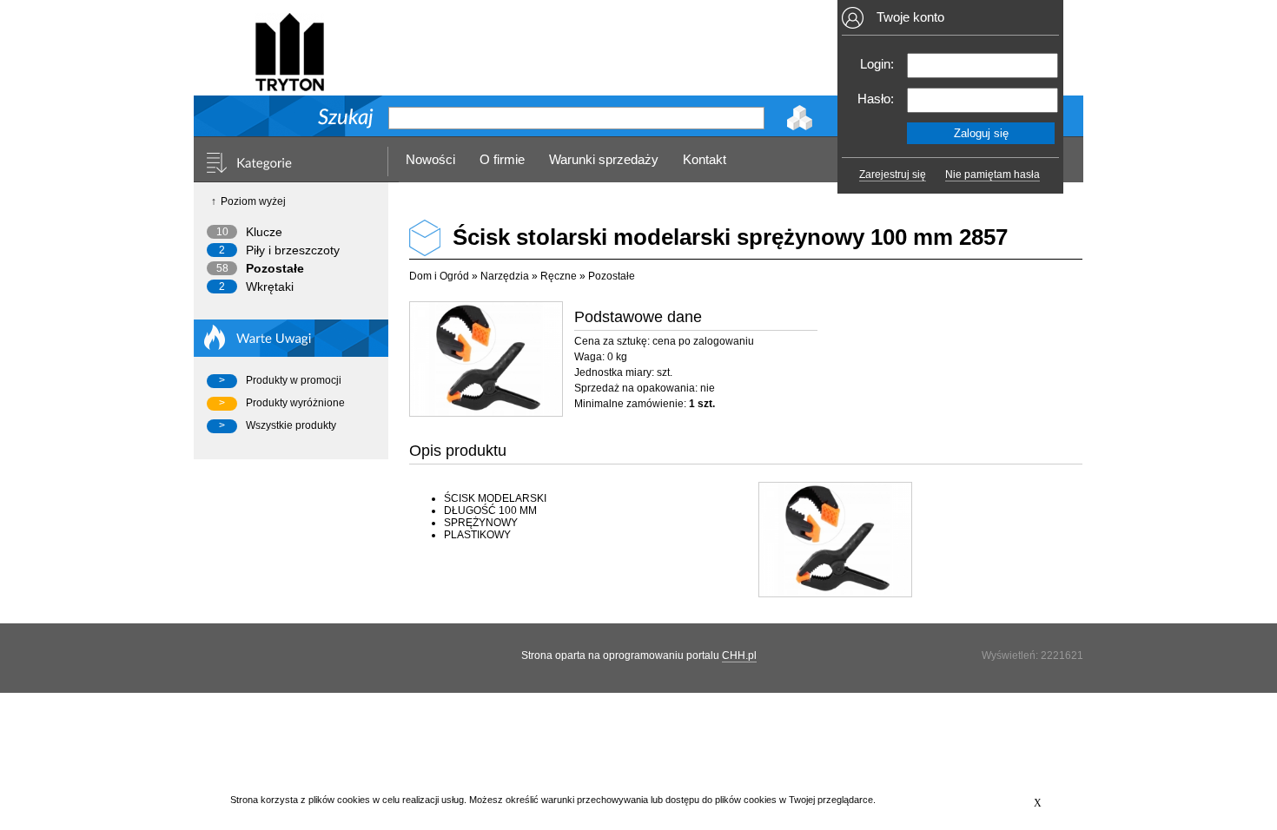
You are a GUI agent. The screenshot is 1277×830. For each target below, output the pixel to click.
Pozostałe (275, 268)
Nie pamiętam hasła (992, 174)
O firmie (502, 159)
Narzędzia (504, 276)
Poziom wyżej (253, 201)
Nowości (430, 159)
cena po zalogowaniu (703, 341)
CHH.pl (739, 655)
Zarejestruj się (892, 174)
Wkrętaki (270, 286)
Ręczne (558, 276)
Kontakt (704, 159)
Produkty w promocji (293, 380)
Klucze (264, 232)
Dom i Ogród (439, 276)
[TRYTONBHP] (289, 84)
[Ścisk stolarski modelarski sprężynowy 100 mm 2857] (485, 359)
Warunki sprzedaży (603, 159)
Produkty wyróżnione (295, 403)
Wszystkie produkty (291, 425)
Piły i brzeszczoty (293, 250)
